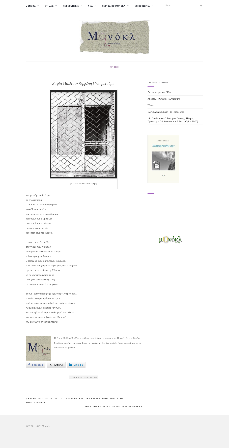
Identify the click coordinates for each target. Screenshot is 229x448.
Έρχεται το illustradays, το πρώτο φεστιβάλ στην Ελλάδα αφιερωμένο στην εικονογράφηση (74, 400)
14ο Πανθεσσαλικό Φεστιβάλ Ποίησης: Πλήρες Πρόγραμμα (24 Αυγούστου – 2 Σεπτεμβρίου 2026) (173, 120)
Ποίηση (114, 67)
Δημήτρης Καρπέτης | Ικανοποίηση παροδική (113, 406)
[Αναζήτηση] (201, 5)
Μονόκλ (31, 6)
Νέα (90, 6)
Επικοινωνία (142, 6)
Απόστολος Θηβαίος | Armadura (164, 98)
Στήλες (49, 6)
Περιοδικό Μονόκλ (113, 6)
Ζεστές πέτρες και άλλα (159, 92)
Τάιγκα (151, 105)
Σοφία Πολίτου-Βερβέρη (84, 377)
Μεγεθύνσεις (71, 6)
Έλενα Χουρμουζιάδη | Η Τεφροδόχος (166, 111)
